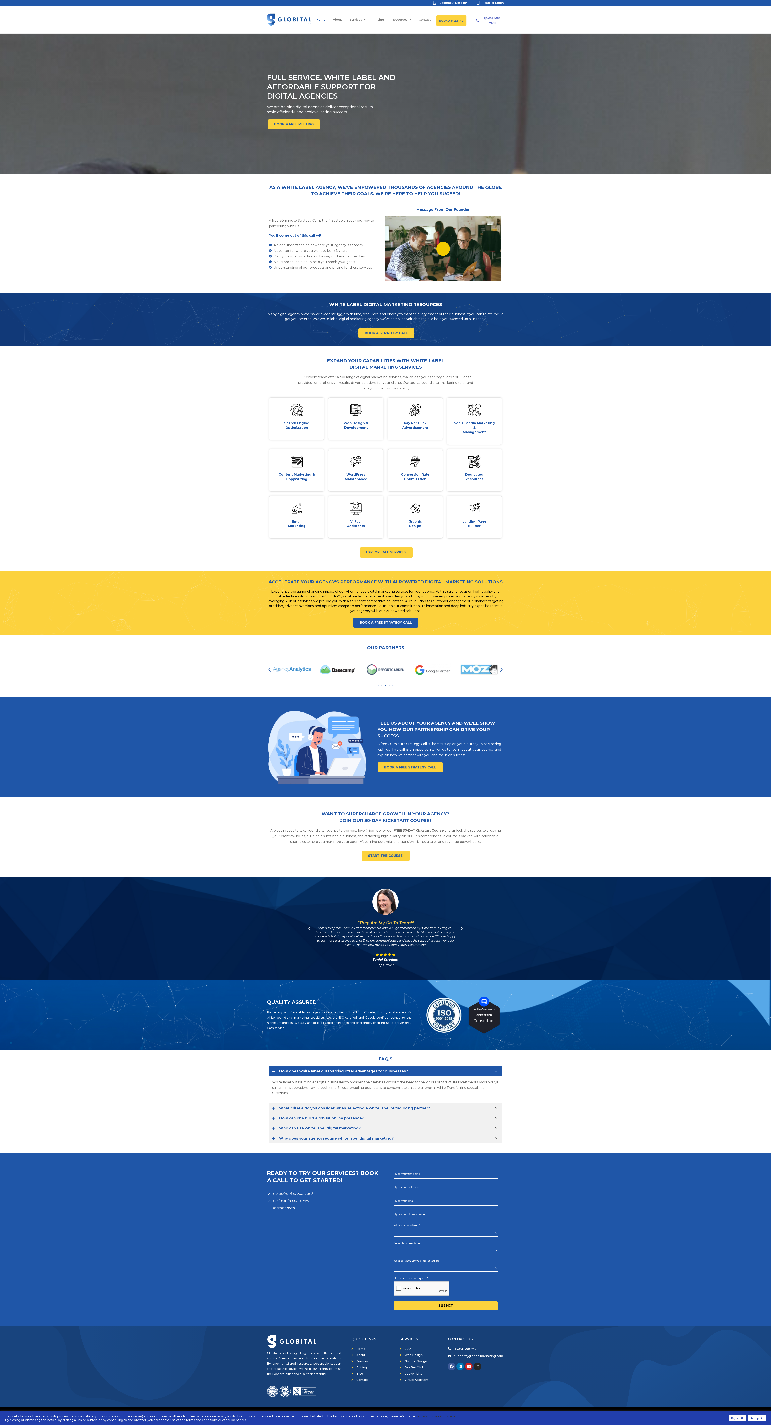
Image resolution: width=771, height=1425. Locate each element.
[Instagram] (477, 1366)
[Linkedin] (460, 1366)
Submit (445, 1305)
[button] (269, 669)
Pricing (378, 19)
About (337, 19)
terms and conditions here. (436, 1416)
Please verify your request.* (411, 1278)
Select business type (407, 1243)
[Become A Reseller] (434, 3)
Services (356, 19)
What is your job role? (407, 1225)
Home (320, 19)
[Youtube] (469, 1366)
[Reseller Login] (477, 3)
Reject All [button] (737, 1418)
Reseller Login (493, 3)
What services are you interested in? (416, 1260)
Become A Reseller (453, 3)
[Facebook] (451, 1366)
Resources (399, 19)
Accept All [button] (757, 1418)
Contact (425, 19)
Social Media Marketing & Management (474, 427)
